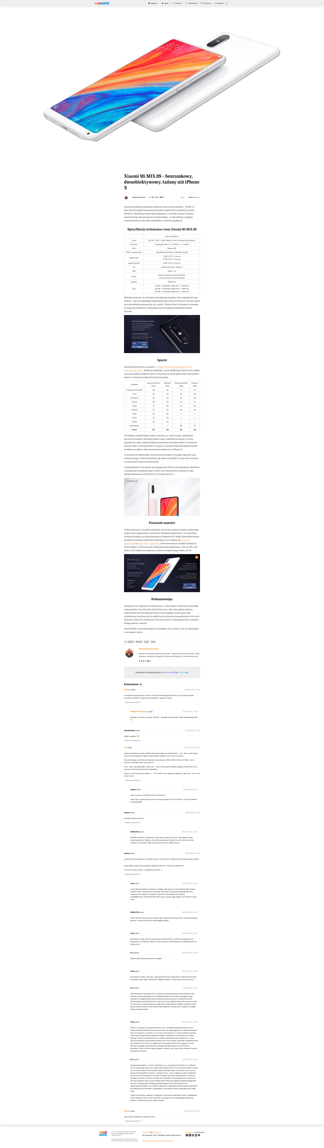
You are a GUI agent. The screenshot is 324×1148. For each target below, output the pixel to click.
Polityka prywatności (150, 1141)
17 (183, 197)
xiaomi (153, 642)
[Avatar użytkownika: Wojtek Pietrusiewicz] (129, 653)
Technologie (192, 3)
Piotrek (127, 1111)
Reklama (220, 3)
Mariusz (127, 690)
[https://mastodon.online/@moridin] (156, 197)
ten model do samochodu (149, 543)
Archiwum (207, 3)
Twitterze (182, 672)
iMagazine (113, 1131)
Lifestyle (178, 3)
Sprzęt (146, 642)
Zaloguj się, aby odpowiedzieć (132, 702)
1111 (125, 748)
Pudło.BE (146, 1132)
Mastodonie (168, 672)
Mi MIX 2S (139, 642)
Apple (166, 3)
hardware (130, 642)
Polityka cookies (166, 1141)
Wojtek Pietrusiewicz (139, 197)
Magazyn (153, 3)
